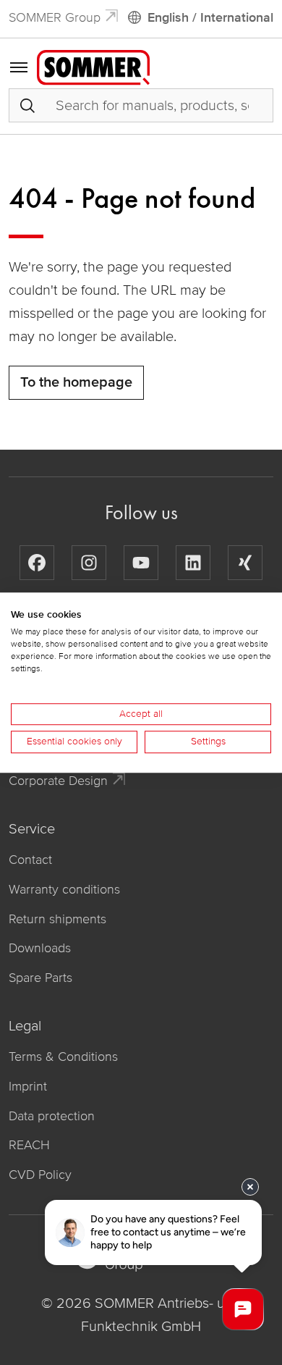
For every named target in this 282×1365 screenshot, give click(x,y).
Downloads (40, 948)
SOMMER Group (55, 17)
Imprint (28, 1086)
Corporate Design (58, 781)
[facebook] (37, 562)
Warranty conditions (64, 889)
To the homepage (76, 382)
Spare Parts (40, 978)
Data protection (52, 1116)
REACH (29, 1145)
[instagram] (89, 562)
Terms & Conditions (63, 1056)
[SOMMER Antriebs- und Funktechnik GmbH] (93, 67)
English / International (210, 17)
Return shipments (57, 919)
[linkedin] (193, 562)
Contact (30, 860)
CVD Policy (40, 1175)
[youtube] (141, 562)
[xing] (245, 562)
